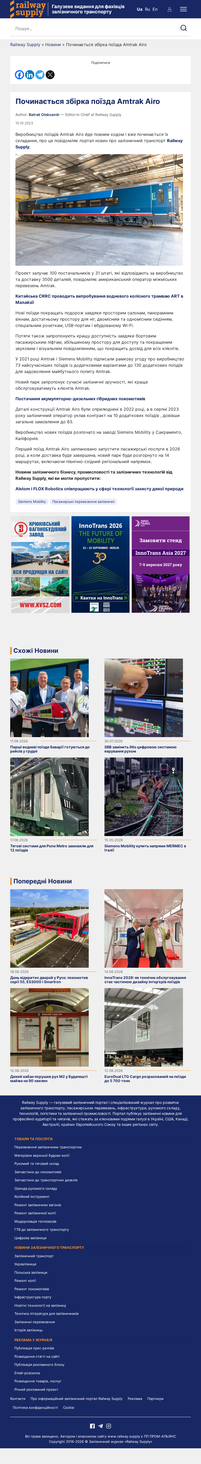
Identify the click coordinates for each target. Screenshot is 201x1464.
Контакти (17, 1398)
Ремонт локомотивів (31, 1289)
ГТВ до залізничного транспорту (41, 1229)
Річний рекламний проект (36, 1389)
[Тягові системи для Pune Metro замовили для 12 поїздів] (49, 796)
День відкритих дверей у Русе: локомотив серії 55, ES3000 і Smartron (49, 979)
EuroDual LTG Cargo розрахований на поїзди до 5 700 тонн (145, 1078)
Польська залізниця (30, 1272)
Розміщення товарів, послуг (38, 1381)
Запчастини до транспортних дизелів (45, 1180)
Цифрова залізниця (30, 1238)
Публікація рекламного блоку (39, 1364)
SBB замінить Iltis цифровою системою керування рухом (140, 749)
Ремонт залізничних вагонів (37, 1205)
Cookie (68, 1407)
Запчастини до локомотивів (37, 1172)
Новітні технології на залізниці (40, 1305)
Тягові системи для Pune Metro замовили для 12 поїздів (51, 848)
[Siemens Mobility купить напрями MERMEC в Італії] (143, 796)
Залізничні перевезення (34, 1322)
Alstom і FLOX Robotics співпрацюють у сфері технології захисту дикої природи (99, 488)
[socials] (92, 1425)
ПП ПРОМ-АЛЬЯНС (160, 1436)
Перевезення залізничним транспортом (48, 1147)
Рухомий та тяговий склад (36, 1163)
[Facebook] (19, 74)
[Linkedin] (29, 74)
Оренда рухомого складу (35, 1188)
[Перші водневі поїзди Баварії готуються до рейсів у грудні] (49, 697)
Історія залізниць (28, 1330)
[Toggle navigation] (183, 9)
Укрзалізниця (25, 1264)
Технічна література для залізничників (46, 1313)
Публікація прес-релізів (34, 1348)
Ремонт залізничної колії (35, 1213)
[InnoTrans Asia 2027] (161, 564)
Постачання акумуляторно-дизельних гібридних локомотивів (80, 398)
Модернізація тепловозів (35, 1221)
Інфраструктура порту (32, 1297)
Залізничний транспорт (34, 1256)
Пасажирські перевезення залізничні (83, 501)
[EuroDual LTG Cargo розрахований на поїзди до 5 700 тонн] (143, 1026)
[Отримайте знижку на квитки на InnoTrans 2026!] (100, 564)
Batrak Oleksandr (44, 114)
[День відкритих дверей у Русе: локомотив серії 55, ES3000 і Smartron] (49, 928)
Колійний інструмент (31, 1196)
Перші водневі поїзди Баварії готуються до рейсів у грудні (50, 749)
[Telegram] (39, 74)
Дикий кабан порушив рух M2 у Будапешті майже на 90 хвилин (49, 1078)
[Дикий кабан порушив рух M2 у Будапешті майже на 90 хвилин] (49, 1026)
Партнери (155, 1398)
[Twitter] (50, 74)
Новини (53, 44)
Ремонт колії (25, 1280)
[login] (169, 9)
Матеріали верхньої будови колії (41, 1155)
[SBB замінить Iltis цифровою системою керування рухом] (143, 697)
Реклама (135, 1398)
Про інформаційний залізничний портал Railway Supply (76, 1398)
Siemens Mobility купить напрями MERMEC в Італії (145, 848)
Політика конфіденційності (35, 1407)
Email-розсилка (27, 1373)
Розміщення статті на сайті (36, 1356)
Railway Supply (25, 44)
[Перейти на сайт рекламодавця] (40, 564)
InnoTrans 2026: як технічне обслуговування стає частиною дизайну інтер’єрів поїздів (145, 979)
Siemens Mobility (32, 501)
